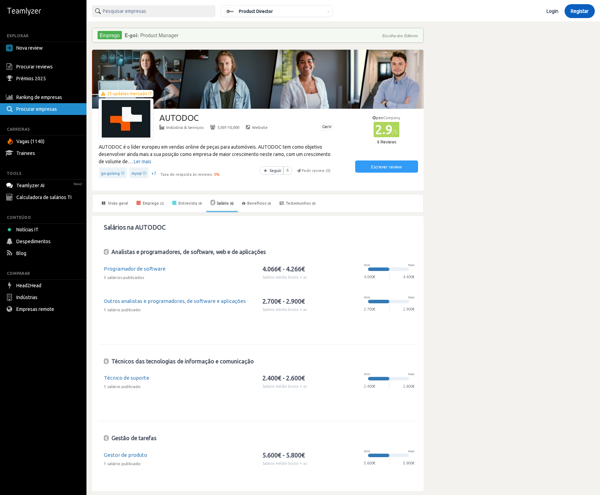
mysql (137, 173)
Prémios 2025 (31, 78)
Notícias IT (27, 229)
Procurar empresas (36, 109)
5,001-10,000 (228, 127)
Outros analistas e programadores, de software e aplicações (175, 301)
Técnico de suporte (126, 378)
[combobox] (153, 11)
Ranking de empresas (39, 97)
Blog (21, 253)
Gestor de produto (125, 455)
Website (260, 127)
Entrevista (189, 203)
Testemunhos (300, 203)
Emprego (153, 203)
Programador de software (135, 269)
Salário (225, 203)
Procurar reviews (34, 66)
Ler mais (142, 161)
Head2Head (28, 285)
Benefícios (259, 203)
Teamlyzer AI (49, 185)
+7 (153, 173)
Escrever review (386, 167)
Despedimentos (33, 241)
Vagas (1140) (30, 141)
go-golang (110, 173)
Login (552, 11)
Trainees (25, 153)
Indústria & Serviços (184, 127)
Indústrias (27, 297)
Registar (580, 11)
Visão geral (117, 203)
